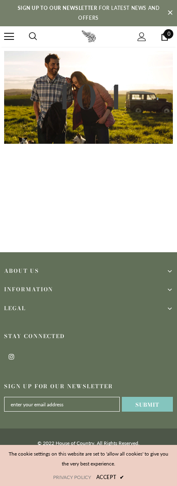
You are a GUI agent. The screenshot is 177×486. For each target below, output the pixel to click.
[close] (170, 13)
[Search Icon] (33, 36)
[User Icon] (141, 36)
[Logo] (89, 36)
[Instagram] (11, 356)
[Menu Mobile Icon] (9, 36)
